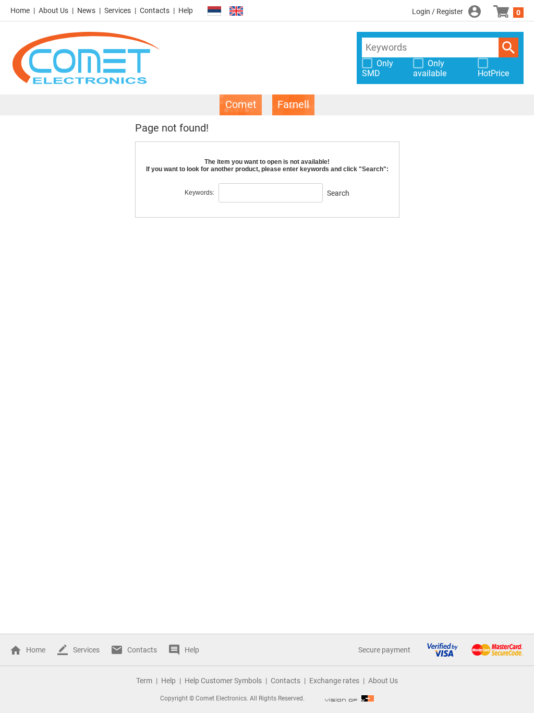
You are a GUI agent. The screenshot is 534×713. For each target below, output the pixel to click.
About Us (53, 10)
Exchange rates (334, 680)
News (86, 10)
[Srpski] (214, 11)
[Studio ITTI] (349, 698)
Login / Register (437, 11)
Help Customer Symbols (223, 680)
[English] (236, 11)
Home (20, 10)
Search (508, 47)
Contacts (154, 10)
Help (185, 10)
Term (144, 680)
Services (117, 10)
